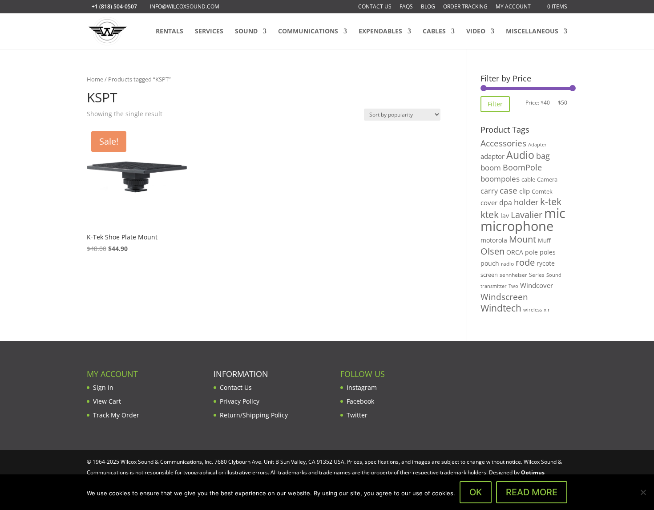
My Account (513, 7)
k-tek (550, 201)
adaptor (492, 156)
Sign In (103, 387)
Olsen (492, 251)
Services (209, 31)
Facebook (360, 401)
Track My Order (116, 415)
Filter (495, 104)
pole (531, 252)
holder (526, 202)
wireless (532, 310)
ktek (489, 214)
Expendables (380, 31)
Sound (246, 31)
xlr (547, 309)
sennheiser (513, 274)
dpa (505, 202)
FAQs (406, 7)
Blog (428, 7)
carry (489, 191)
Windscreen (504, 297)
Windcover (536, 285)
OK (475, 492)
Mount (522, 239)
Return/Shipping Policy (254, 415)
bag (543, 155)
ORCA (514, 252)
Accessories (503, 143)
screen (489, 275)
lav (505, 215)
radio (507, 263)
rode (525, 262)
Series (537, 275)
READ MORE (531, 492)
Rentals (169, 31)
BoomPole (522, 167)
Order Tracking (465, 7)
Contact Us (375, 7)
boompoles (500, 179)
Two (513, 286)
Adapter (537, 144)
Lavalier (526, 215)
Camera (547, 179)
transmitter (493, 286)
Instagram (362, 387)
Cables (434, 31)
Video (475, 31)
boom (490, 167)
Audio (520, 155)
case (508, 190)
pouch (489, 263)
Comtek (542, 191)
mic (554, 213)
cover (488, 202)
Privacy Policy (239, 401)
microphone (516, 226)
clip (524, 191)
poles (548, 252)
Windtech (500, 308)
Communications (308, 31)
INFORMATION (241, 373)
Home (95, 79)
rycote (546, 263)
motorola (493, 240)
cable (528, 179)
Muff (544, 240)
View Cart (107, 401)
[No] (642, 492)
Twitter (357, 415)
